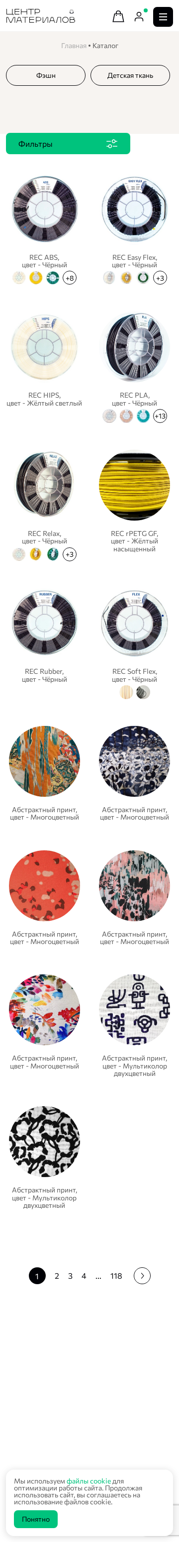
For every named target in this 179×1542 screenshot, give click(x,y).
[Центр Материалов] (41, 19)
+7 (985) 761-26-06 (44, 1456)
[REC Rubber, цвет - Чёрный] (44, 642)
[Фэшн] (45, 75)
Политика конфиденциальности (57, 1403)
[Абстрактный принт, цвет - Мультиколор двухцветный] (134, 1025)
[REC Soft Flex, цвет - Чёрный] (134, 642)
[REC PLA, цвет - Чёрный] (134, 365)
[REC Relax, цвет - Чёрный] (44, 504)
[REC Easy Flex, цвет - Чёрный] (134, 228)
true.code (69, 1413)
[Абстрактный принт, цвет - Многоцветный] (44, 773)
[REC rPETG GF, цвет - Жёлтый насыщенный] (134, 504)
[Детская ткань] (130, 75)
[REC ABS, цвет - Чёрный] (44, 228)
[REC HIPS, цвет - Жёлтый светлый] (44, 365)
